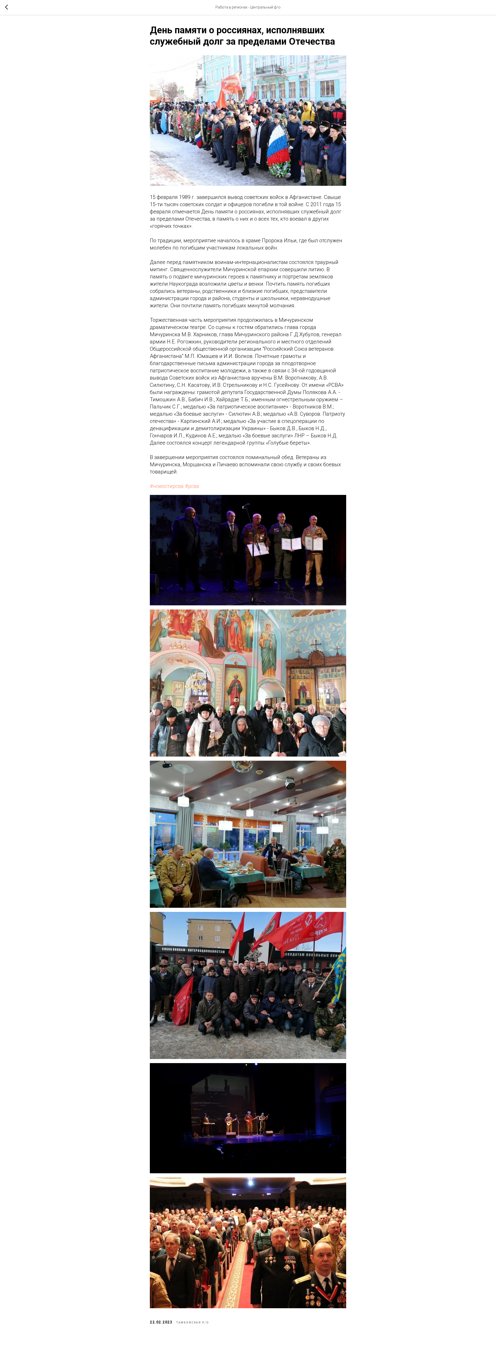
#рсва (192, 486)
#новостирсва (167, 486)
